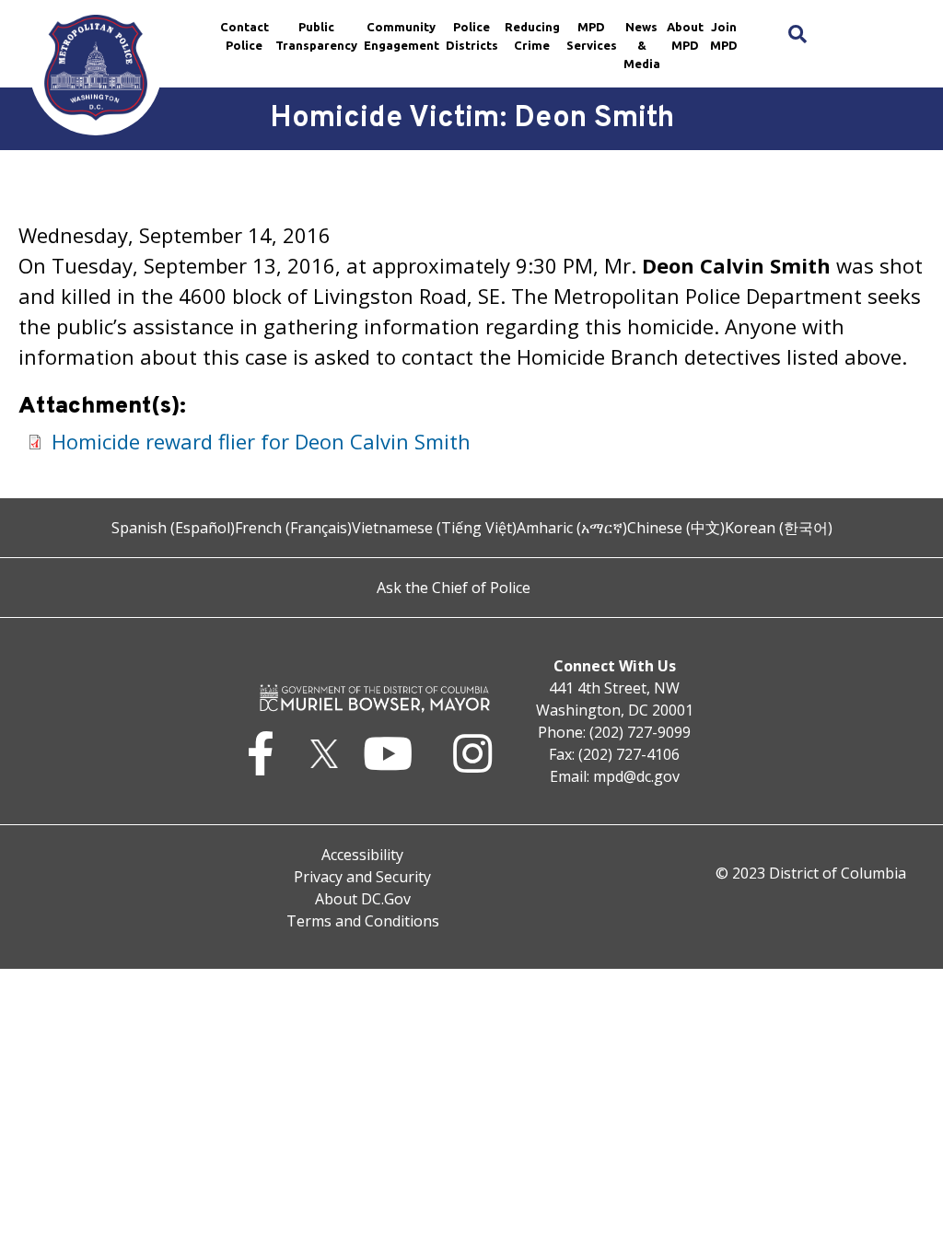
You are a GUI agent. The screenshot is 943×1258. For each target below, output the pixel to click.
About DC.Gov (363, 899)
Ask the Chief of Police (453, 587)
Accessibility (362, 854)
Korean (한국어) (778, 528)
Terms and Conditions (362, 921)
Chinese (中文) (676, 528)
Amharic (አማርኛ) (572, 528)
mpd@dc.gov (636, 776)
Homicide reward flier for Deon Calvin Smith (261, 441)
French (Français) (293, 528)
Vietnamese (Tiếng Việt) (434, 528)
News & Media (641, 45)
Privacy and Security (362, 877)
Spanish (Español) (173, 528)
